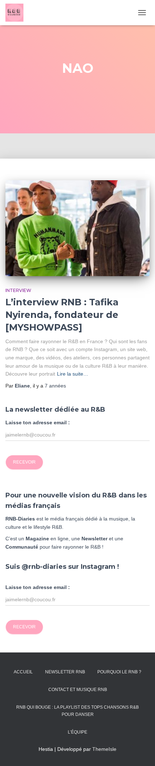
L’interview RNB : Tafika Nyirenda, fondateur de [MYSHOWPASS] (62, 315)
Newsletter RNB (65, 671)
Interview (18, 290)
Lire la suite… (72, 374)
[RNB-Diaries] (17, 13)
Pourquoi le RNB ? (119, 671)
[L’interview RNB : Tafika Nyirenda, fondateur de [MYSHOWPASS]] (77, 228)
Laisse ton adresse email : (37, 422)
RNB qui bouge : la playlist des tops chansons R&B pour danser (77, 711)
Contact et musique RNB (77, 689)
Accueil (23, 671)
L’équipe (77, 732)
